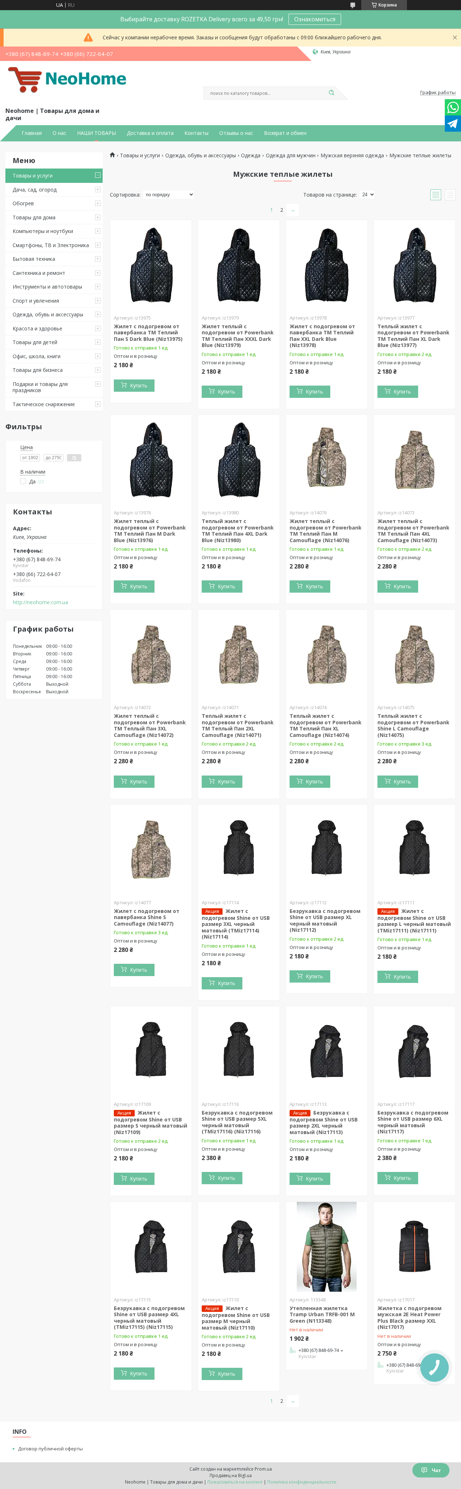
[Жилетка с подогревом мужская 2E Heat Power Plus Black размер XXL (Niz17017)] (414, 1247)
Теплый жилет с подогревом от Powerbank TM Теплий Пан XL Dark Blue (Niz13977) (413, 336)
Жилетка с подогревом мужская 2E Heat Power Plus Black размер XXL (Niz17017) (409, 1318)
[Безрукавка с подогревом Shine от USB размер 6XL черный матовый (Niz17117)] (414, 1051)
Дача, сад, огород (35, 189)
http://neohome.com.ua (40, 602)
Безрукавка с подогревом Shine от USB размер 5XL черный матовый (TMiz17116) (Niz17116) (237, 1122)
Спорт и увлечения (36, 300)
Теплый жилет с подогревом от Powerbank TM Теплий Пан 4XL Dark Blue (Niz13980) (238, 531)
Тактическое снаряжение (44, 404)
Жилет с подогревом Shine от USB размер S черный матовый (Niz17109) (150, 1122)
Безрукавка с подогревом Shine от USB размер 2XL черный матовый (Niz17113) (324, 1122)
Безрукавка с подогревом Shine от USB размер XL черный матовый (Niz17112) (325, 921)
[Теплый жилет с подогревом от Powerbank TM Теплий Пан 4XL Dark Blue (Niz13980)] (238, 460)
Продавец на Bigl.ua (231, 1475)
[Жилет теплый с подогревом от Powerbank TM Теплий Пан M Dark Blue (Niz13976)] (151, 460)
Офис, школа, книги (37, 356)
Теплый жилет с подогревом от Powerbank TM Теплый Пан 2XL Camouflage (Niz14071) (238, 725)
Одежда (250, 155)
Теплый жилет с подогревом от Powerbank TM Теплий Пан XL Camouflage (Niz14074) (326, 725)
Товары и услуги (33, 175)
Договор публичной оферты (50, 1448)
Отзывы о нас (236, 133)
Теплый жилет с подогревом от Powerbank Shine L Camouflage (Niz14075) (413, 725)
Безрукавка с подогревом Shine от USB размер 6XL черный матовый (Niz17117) (412, 1122)
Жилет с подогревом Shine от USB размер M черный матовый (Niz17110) (236, 1318)
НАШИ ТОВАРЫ (96, 133)
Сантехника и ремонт (39, 272)
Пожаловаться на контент (235, 1482)
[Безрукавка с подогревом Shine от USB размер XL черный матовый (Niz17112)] (326, 850)
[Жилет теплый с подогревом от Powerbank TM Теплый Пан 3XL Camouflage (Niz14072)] (151, 655)
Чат (436, 1470)
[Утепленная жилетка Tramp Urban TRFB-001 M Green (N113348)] (326, 1247)
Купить (138, 385)
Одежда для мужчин (290, 155)
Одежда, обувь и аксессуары (48, 314)
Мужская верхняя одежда (352, 155)
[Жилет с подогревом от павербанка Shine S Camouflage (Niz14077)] (151, 850)
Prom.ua (263, 1469)
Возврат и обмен (285, 133)
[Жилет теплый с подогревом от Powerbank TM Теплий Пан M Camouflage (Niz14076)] (326, 460)
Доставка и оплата (150, 133)
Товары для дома (34, 217)
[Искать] (331, 93)
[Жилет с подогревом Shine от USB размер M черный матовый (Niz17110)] (238, 1247)
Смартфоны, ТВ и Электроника (51, 245)
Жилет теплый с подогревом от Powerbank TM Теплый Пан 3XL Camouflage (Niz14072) (150, 725)
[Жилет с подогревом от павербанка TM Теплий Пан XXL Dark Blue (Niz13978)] (326, 265)
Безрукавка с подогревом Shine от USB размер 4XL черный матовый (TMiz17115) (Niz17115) (149, 1318)
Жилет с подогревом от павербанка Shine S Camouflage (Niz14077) (146, 917)
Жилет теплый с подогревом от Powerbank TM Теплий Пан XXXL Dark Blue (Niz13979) (238, 336)
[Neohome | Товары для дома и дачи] (68, 83)
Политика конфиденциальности (301, 1482)
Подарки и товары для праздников (40, 387)
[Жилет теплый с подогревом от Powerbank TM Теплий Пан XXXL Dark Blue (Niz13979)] (238, 265)
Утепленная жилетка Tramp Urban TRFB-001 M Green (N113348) (322, 1314)
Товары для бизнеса (38, 369)
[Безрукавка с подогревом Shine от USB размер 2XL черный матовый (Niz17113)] (326, 1051)
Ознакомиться (314, 19)
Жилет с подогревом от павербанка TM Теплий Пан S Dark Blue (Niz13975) (148, 332)
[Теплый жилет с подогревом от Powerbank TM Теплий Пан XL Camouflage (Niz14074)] (326, 655)
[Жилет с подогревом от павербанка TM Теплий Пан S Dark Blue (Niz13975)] (151, 265)
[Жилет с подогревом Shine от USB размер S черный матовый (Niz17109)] (151, 1051)
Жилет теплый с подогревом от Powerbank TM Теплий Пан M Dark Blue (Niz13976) (150, 531)
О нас (59, 133)
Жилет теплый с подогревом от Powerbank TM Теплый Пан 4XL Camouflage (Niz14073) (413, 531)
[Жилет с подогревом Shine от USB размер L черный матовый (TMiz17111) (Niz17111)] (414, 850)
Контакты (196, 133)
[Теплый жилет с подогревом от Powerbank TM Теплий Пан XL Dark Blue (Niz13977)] (414, 265)
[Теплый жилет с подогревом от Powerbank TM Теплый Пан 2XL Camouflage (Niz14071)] (238, 655)
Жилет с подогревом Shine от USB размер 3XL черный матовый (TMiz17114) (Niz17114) (236, 924)
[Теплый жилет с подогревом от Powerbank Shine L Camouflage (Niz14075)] (414, 655)
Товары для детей (35, 342)
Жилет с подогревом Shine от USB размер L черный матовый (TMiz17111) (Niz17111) (414, 921)
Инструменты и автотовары (47, 286)
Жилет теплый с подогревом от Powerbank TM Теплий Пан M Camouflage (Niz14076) (326, 531)
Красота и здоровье (37, 328)
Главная (32, 133)
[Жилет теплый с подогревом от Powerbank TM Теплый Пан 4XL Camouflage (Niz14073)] (414, 460)
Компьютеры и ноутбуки (43, 231)
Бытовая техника (34, 258)
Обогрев (23, 203)
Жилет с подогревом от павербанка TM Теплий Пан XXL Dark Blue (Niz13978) (322, 336)
